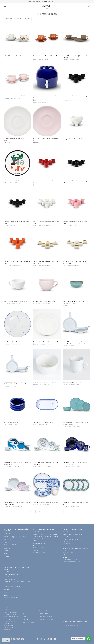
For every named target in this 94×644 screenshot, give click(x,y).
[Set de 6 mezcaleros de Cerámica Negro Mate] (76, 78)
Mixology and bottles (45, 616)
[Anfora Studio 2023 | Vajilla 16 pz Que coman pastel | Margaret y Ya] (17, 484)
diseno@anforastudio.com (12, 586)
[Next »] (61, 511)
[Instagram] (48, 639)
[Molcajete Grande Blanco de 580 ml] (76, 121)
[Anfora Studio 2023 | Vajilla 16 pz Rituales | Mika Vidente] (47, 444)
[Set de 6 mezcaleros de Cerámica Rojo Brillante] (47, 163)
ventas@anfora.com (10, 544)
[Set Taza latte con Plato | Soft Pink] (17, 78)
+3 (48, 102)
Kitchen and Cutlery (45, 613)
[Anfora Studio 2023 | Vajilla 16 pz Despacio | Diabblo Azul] (17, 444)
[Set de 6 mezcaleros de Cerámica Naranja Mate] (17, 243)
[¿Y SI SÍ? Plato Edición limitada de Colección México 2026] (17, 163)
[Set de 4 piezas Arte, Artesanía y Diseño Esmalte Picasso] (76, 404)
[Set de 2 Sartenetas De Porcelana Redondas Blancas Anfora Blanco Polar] (76, 324)
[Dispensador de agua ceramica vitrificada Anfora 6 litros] (47, 78)
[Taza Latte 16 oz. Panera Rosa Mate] (47, 283)
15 (54, 511)
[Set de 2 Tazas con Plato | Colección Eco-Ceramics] (76, 38)
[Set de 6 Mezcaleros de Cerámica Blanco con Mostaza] (76, 243)
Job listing (25, 619)
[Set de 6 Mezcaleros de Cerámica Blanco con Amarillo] (47, 243)
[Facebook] (37, 639)
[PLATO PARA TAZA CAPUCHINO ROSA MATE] (47, 121)
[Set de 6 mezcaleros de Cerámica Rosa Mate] (76, 203)
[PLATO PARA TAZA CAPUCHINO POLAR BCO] (17, 121)
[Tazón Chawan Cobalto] (17, 404)
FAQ (23, 613)
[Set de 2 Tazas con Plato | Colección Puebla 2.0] (47, 38)
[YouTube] (55, 639)
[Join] (88, 624)
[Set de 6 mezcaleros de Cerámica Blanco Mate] (47, 203)
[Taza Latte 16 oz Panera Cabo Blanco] (17, 283)
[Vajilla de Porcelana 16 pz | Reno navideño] (47, 484)
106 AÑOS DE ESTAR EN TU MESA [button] (11, 608)
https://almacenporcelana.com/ (72, 534)
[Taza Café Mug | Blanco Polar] (76, 364)
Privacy (24, 616)
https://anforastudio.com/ (11, 574)
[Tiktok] (44, 639)
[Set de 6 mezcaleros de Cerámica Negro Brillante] (76, 163)
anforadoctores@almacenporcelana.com (75, 548)
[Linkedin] (51, 639)
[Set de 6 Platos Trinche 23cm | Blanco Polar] (47, 324)
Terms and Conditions (28, 622)
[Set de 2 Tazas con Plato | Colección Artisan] (17, 38)
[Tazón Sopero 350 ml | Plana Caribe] (76, 283)
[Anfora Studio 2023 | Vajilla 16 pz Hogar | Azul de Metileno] (76, 444)
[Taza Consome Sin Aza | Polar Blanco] (47, 364)
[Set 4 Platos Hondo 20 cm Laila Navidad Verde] (76, 484)
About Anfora (26, 611)
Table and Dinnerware (46, 611)
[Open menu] (6, 6)
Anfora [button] (24, 608)
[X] (41, 639)
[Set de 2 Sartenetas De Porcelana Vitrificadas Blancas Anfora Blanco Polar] (17, 364)
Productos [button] (43, 608)
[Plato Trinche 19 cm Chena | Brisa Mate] (17, 324)
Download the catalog (46, 619)
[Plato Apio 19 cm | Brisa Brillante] (47, 404)
